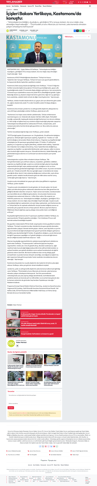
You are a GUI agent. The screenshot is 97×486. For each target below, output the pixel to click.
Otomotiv (74, 479)
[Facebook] (40, 446)
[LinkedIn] (51, 446)
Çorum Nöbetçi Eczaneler (14, 451)
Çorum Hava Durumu (35, 451)
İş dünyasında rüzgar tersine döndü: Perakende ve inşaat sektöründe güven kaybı (15, 367)
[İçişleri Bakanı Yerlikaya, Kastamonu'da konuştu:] (34, 50)
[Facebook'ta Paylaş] (75, 31)
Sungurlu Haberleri (43, 481)
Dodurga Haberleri (12, 478)
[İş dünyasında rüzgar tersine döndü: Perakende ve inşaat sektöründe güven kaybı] (16, 359)
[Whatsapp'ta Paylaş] (80, 31)
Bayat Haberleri (24, 476)
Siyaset (26, 481)
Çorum (8, 6)
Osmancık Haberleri (63, 479)
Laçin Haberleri (12, 479)
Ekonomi (31, 478)
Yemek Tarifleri (11, 482)
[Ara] (90, 2)
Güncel (16, 9)
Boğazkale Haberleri (36, 476)
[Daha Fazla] (83, 31)
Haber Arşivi (76, 454)
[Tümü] (88, 36)
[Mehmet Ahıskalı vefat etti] (52, 359)
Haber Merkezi (21, 342)
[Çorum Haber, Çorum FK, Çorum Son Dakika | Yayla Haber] (14, 2)
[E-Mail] (17, 346)
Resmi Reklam (47, 6)
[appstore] (43, 460)
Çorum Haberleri (50, 476)
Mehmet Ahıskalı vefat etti (51, 365)
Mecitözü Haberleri (24, 479)
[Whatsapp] (57, 446)
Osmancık (23, 6)
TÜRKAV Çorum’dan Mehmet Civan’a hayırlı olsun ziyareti (34, 366)
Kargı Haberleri (60, 478)
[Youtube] (54, 446)
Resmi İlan (38, 6)
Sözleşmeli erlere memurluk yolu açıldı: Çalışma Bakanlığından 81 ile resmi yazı (16, 383)
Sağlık (19, 481)
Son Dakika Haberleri (56, 454)
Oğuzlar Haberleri (37, 479)
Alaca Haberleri (12, 476)
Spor (34, 481)
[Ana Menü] (90, 6)
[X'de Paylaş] (77, 31)
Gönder (11, 408)
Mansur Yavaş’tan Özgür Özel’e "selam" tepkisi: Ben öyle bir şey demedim (33, 383)
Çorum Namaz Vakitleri (57, 451)
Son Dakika (15, 6)
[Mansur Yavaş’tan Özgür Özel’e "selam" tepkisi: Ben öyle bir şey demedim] (34, 376)
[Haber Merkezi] (11, 343)
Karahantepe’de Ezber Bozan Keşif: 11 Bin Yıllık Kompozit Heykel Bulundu (52, 383)
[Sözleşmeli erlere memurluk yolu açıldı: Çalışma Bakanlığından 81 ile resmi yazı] (16, 376)
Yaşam (75, 481)
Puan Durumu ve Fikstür (14, 454)
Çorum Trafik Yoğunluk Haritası (80, 451)
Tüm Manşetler (33, 454)
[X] (43, 446)
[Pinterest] (45, 446)
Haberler (9, 9)
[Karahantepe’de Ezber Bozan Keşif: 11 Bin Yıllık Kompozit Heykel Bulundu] (52, 376)
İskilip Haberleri (48, 478)
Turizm (54, 481)
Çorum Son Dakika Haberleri (64, 476)
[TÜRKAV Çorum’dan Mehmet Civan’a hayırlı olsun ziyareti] (34, 359)
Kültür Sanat (71, 478)
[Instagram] (48, 446)
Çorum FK (31, 6)
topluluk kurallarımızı (22, 413)
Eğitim (23, 478)
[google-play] (52, 460)
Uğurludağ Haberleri (64, 481)
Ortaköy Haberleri (50, 479)
